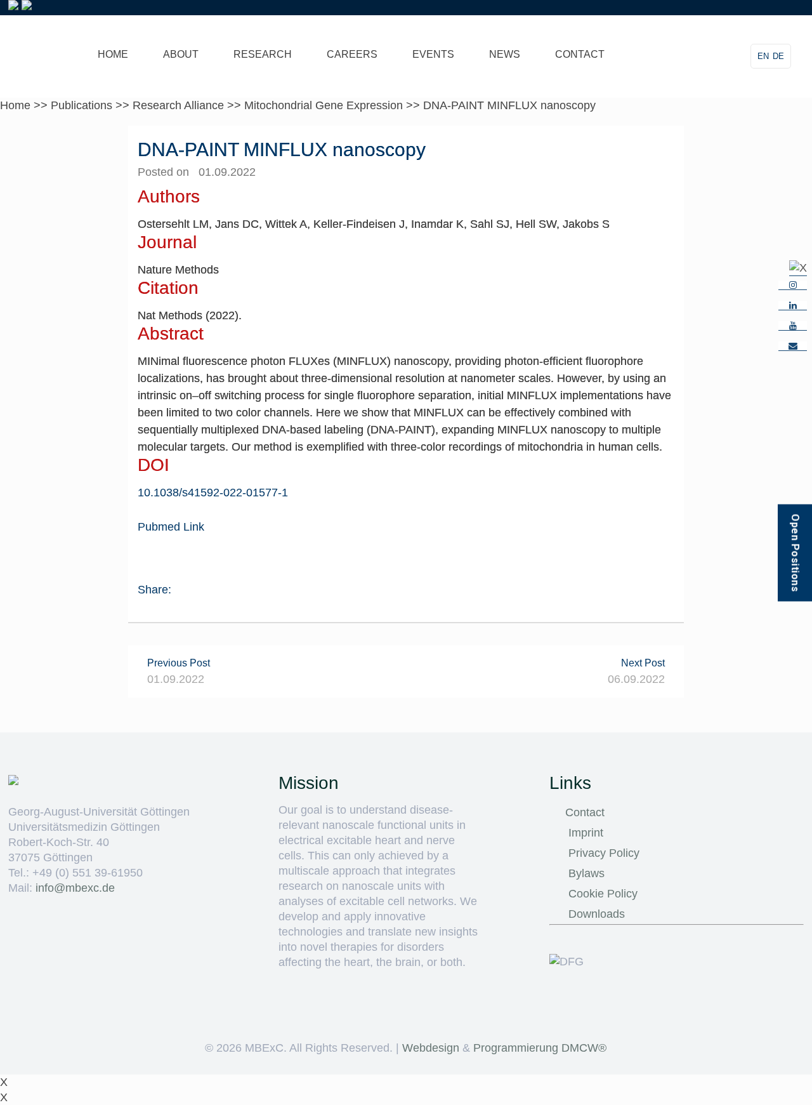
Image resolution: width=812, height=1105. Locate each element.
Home (113, 54)
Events (433, 54)
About (181, 54)
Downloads (596, 914)
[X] (798, 268)
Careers (352, 54)
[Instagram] (792, 285)
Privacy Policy (603, 853)
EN (763, 56)
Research (262, 54)
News (504, 54)
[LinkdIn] (792, 305)
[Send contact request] (792, 346)
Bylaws (586, 873)
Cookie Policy (603, 893)
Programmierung (515, 1048)
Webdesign (430, 1048)
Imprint (585, 832)
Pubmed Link (171, 526)
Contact (580, 54)
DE (778, 56)
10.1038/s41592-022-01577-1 (213, 492)
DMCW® (583, 1048)
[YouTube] (792, 326)
